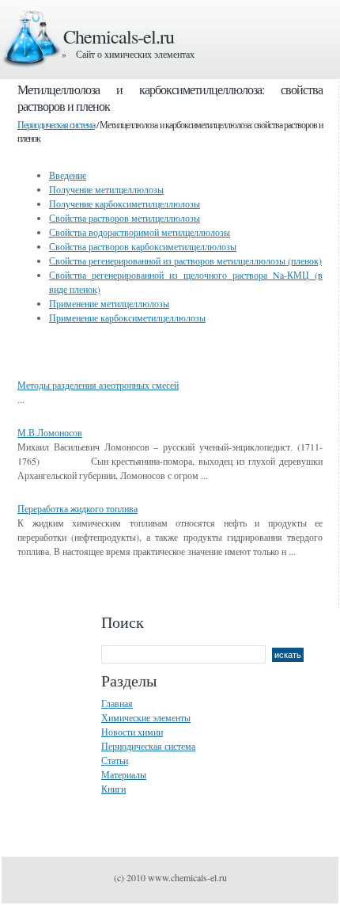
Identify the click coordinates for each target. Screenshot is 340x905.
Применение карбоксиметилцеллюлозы (127, 317)
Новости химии (132, 731)
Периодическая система (56, 124)
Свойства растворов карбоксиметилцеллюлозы (142, 246)
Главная (117, 703)
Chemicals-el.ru (118, 36)
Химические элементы (146, 717)
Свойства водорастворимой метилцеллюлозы (139, 232)
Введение (67, 175)
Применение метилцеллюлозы (109, 303)
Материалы (123, 774)
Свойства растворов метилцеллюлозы (124, 217)
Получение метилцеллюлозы (106, 189)
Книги (113, 788)
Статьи (114, 760)
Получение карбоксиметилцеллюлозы (124, 203)
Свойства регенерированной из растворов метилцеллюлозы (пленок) (185, 260)
